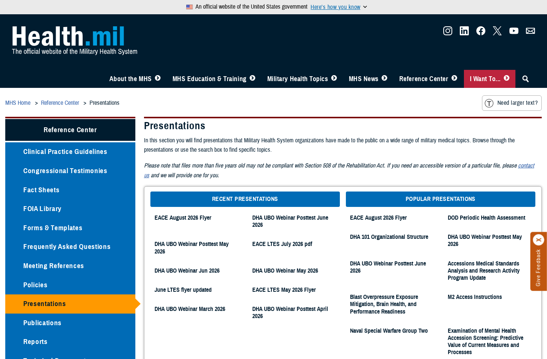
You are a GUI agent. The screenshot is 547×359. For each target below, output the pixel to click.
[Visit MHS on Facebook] (480, 32)
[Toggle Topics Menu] (334, 78)
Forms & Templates (52, 227)
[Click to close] (538, 240)
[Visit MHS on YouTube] (513, 32)
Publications (42, 322)
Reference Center (424, 78)
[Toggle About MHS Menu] (158, 78)
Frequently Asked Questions (67, 245)
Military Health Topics (297, 78)
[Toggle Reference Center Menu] (454, 78)
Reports (35, 340)
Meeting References (53, 265)
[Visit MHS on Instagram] (447, 32)
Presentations (44, 303)
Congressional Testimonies (65, 170)
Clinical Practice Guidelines (65, 150)
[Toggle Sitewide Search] (525, 78)
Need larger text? (517, 102)
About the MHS (130, 78)
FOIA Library (42, 208)
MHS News (364, 78)
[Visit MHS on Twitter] (497, 32)
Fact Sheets (41, 189)
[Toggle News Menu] (384, 78)
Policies (35, 284)
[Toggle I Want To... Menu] (506, 78)
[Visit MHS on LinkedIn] (464, 32)
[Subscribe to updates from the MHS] (530, 32)
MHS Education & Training (210, 78)
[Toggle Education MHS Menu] (252, 78)
